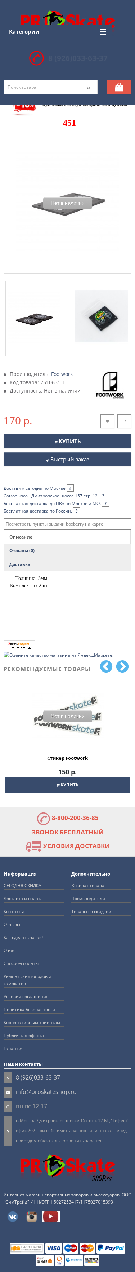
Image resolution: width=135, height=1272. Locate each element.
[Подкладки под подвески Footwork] (33, 318)
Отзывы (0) (22, 551)
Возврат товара (87, 885)
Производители (88, 898)
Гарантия (14, 1048)
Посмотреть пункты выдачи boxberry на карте (54, 524)
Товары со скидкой (91, 911)
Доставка (19, 564)
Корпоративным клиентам (32, 1022)
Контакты (14, 911)
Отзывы (12, 924)
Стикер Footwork (67, 758)
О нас (9, 950)
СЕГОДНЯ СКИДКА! (23, 885)
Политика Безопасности (29, 1009)
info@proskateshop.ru (46, 1092)
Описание (20, 537)
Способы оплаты (21, 963)
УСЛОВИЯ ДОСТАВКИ (76, 846)
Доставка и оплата (23, 898)
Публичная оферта (24, 1035)
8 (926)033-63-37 (78, 58)
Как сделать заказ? (23, 937)
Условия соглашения (26, 996)
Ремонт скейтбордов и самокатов (27, 980)
